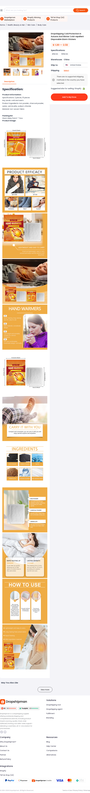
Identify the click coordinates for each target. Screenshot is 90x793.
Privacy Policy (78, 790)
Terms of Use (67, 790)
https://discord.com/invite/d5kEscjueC (5, 732)
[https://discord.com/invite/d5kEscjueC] (5, 732)
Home (2, 25)
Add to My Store (69, 97)
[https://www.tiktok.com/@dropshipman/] (1, 732)
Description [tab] (9, 81)
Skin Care (31, 25)
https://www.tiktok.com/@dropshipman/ (2, 732)
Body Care (42, 25)
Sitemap (87, 790)
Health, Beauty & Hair (16, 25)
